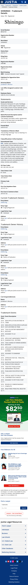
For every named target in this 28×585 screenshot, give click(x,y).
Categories (15, 5)
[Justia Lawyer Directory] (22, 561)
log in (6, 218)
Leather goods (23, 5)
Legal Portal (14, 568)
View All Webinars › (14, 485)
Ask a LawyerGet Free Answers (7, 434)
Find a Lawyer (5, 501)
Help (14, 573)
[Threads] (15, 561)
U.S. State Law (6, 545)
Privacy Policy (14, 579)
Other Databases (7, 548)
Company (14, 571)
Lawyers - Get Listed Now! (14, 513)
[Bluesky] (17, 561)
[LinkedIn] (6, 561)
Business (5, 533)
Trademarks (8, 5)
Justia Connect (14, 565)
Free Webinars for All (8, 450)
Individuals (5, 530)
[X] (20, 561)
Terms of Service (14, 576)
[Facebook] (11, 561)
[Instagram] (13, 561)
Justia (2, 5)
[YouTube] (8, 561)
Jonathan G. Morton (6, 84)
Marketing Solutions (8, 552)
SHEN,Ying (4, 202)
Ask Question (14, 443)
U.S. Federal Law (7, 541)
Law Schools (6, 537)
